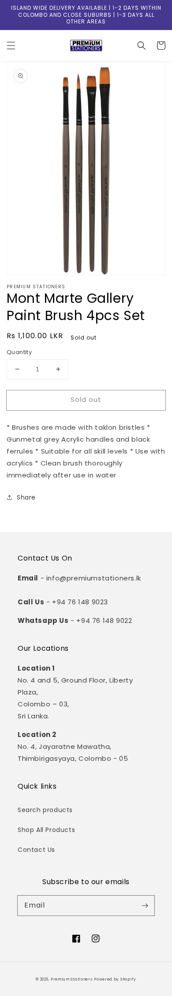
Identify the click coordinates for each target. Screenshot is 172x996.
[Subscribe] (144, 905)
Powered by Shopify (115, 979)
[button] (11, 45)
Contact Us (36, 849)
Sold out (86, 399)
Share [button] (26, 497)
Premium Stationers (72, 979)
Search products (45, 809)
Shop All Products (46, 829)
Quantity (19, 352)
